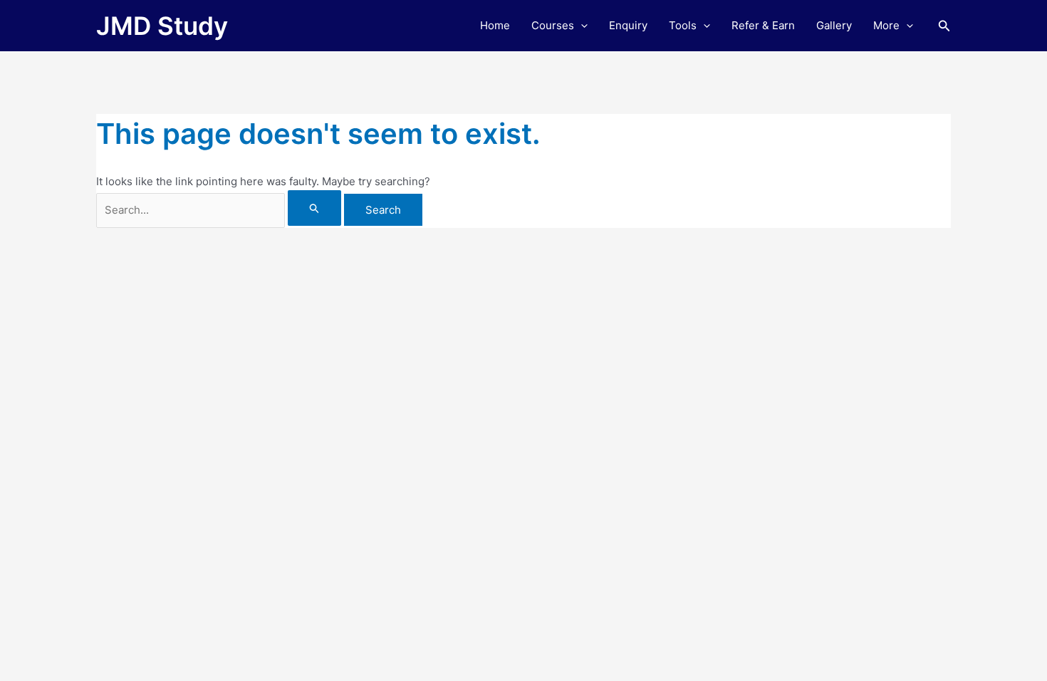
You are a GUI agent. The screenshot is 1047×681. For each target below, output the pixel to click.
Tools (683, 25)
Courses (552, 25)
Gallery (834, 25)
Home (495, 25)
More (886, 25)
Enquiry (628, 25)
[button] (581, 26)
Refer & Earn (763, 25)
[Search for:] (220, 210)
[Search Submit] (315, 208)
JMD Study (162, 26)
